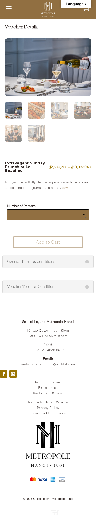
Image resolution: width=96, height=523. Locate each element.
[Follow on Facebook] (3, 374)
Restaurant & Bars (48, 393)
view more (69, 188)
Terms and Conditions (48, 413)
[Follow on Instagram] (13, 374)
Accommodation (48, 382)
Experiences (48, 388)
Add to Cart (48, 242)
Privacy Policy (48, 408)
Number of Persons (21, 206)
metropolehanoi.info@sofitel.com (48, 364)
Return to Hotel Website (48, 402)
